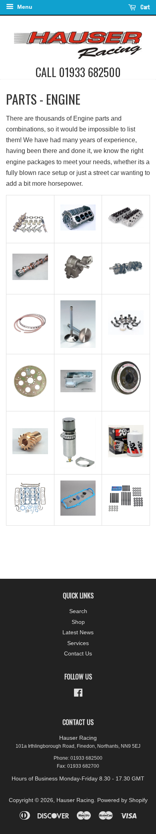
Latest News (78, 632)
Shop (78, 622)
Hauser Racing (75, 800)
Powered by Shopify (122, 800)
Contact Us (78, 654)
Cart (144, 6)
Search (78, 611)
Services (78, 643)
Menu (24, 7)
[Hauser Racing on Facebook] (78, 694)
